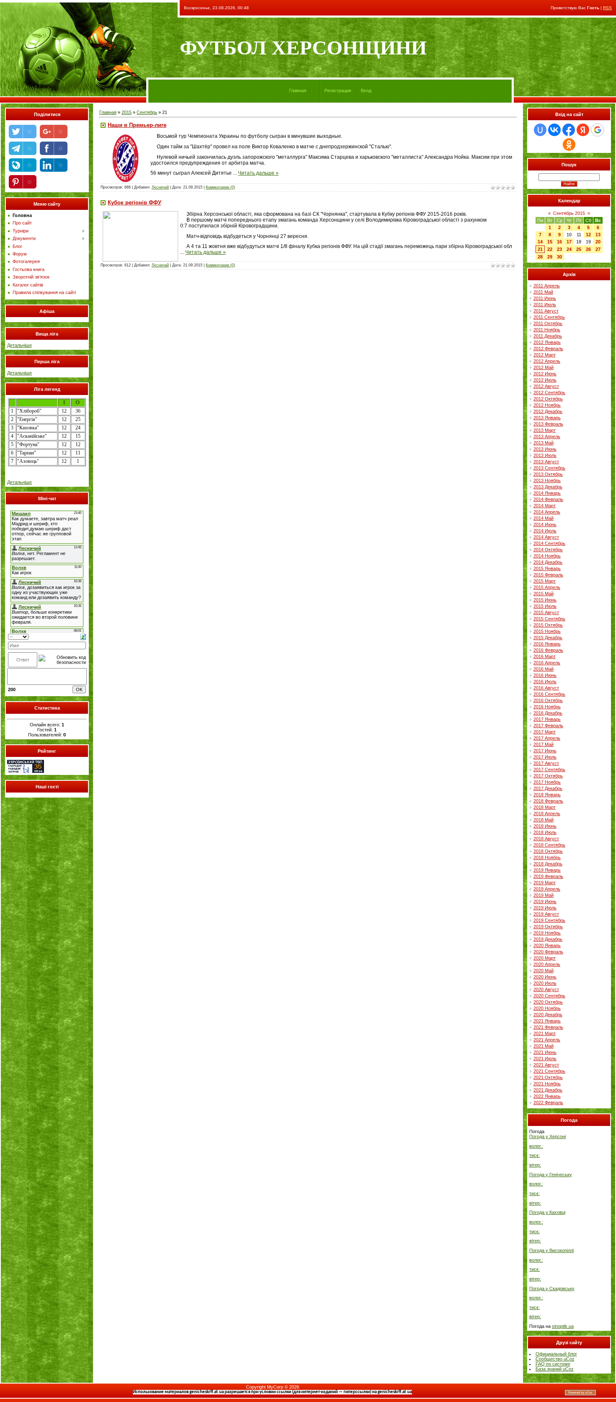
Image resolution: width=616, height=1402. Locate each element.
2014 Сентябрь (549, 543)
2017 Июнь (544, 750)
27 (597, 249)
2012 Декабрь (547, 411)
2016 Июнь (544, 675)
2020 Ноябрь (547, 1008)
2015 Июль (544, 606)
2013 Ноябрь (547, 480)
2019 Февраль (548, 876)
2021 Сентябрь (549, 1071)
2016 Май (543, 668)
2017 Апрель (546, 738)
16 (559, 241)
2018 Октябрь (548, 851)
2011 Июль (544, 304)
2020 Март (544, 957)
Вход (366, 90)
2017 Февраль (548, 725)
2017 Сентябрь (549, 769)
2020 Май (543, 970)
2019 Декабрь (547, 939)
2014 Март (544, 505)
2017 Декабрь (547, 788)
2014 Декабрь (547, 562)
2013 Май (543, 442)
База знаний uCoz (555, 1368)
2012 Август (546, 386)
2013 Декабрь (547, 486)
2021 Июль (544, 1058)
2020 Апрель (546, 964)
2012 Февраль (548, 348)
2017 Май (543, 744)
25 (578, 249)
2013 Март (544, 430)
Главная (297, 90)
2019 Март (544, 882)
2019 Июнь (544, 901)
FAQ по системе (553, 1363)
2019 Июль (544, 907)
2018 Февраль (548, 800)
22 (549, 249)
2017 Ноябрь (547, 782)
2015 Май (543, 593)
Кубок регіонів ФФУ (134, 202)
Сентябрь (147, 112)
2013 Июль (544, 455)
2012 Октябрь (548, 398)
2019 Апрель (546, 888)
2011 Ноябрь (546, 329)
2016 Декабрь (547, 712)
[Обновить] (83, 636)
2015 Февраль (548, 574)
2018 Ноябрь (547, 857)
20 (597, 241)
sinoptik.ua (563, 1326)
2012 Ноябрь (547, 405)
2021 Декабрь (547, 1089)
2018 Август (546, 838)
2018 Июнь (544, 826)
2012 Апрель (546, 361)
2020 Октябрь (548, 1001)
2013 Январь (547, 417)
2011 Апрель (546, 285)
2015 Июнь (544, 599)
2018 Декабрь (547, 863)
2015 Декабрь (547, 637)
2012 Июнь (544, 373)
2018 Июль (544, 832)
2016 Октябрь (548, 700)
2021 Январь (547, 1020)
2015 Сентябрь (549, 618)
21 (540, 249)
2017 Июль (544, 756)
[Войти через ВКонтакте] (554, 130)
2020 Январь (547, 945)
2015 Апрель (546, 587)
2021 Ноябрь (547, 1083)
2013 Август (546, 461)
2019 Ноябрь (547, 932)
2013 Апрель (546, 436)
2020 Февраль (548, 951)
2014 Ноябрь (547, 555)
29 (549, 256)
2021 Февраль (548, 1027)
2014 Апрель (546, 511)
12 (588, 234)
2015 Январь (547, 568)
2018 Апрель (546, 813)
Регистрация (337, 90)
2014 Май (543, 518)
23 (559, 249)
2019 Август (546, 914)
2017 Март (544, 731)
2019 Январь (547, 870)
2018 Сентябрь (549, 844)
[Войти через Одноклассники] (569, 144)
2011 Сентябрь (549, 317)
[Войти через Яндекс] (583, 130)
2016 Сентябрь (549, 694)
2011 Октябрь (547, 323)
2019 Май (543, 895)
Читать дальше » (258, 173)
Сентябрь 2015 (569, 213)
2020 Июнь (544, 976)
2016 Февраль (548, 650)
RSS (607, 7)
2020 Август (546, 989)
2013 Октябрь (548, 474)
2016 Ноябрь (547, 706)
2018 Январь (547, 794)
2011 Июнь (544, 298)
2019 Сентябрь (549, 920)
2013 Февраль (548, 423)
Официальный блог (556, 1353)
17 (569, 241)
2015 (127, 112)
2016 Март (544, 656)
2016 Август (546, 687)
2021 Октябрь (548, 1077)
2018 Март (544, 807)
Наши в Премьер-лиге (137, 125)
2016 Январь (547, 643)
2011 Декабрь (547, 335)
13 (597, 234)
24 (569, 249)
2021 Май (543, 1045)
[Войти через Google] (597, 130)
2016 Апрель (546, 662)
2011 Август (546, 310)
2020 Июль (544, 983)
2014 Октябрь (548, 549)
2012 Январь (547, 342)
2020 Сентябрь (549, 995)
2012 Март (544, 354)
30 (559, 256)
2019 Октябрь (548, 926)
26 (588, 249)
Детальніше (19, 345)
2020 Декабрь (547, 1014)
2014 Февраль (548, 499)
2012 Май (543, 367)
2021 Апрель (546, 1039)
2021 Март (544, 1033)
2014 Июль (544, 530)
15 (549, 241)
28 (540, 256)
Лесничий (160, 187)
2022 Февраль (548, 1102)
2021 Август (546, 1064)
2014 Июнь (544, 524)
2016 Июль (544, 681)
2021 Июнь (544, 1052)
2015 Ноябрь (547, 631)
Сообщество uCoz (555, 1358)
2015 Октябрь (548, 624)
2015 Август (546, 612)
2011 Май (543, 291)
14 (540, 241)
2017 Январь (547, 719)
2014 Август (546, 537)
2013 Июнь (544, 449)
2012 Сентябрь (549, 392)
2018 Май (543, 819)
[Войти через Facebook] (568, 130)
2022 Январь (547, 1096)
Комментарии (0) (220, 187)
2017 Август (546, 763)
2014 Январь (547, 493)
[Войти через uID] (540, 130)
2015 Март (544, 581)
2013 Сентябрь (549, 467)
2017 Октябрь (548, 775)
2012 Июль (544, 379)
